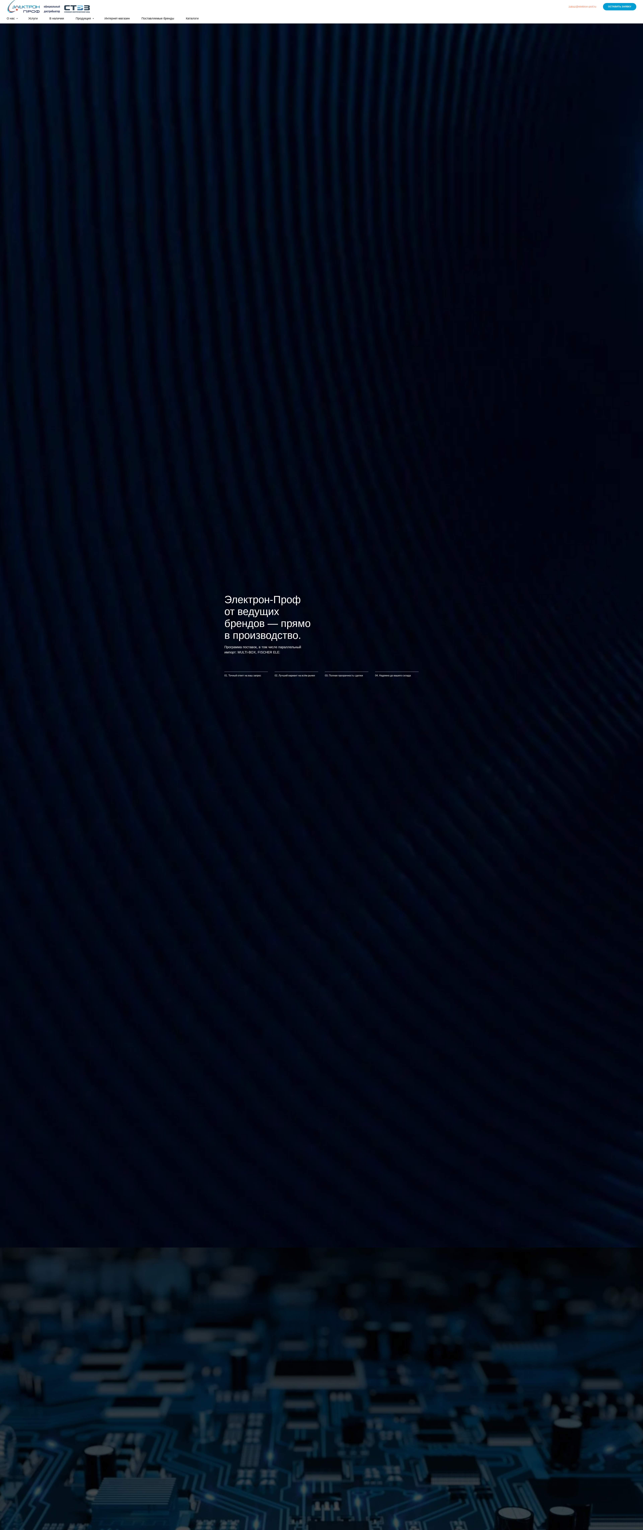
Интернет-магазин (117, 18)
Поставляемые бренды (157, 18)
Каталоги (192, 18)
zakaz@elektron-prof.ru (582, 6)
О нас (11, 18)
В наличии (56, 18)
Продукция (84, 18)
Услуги (33, 18)
